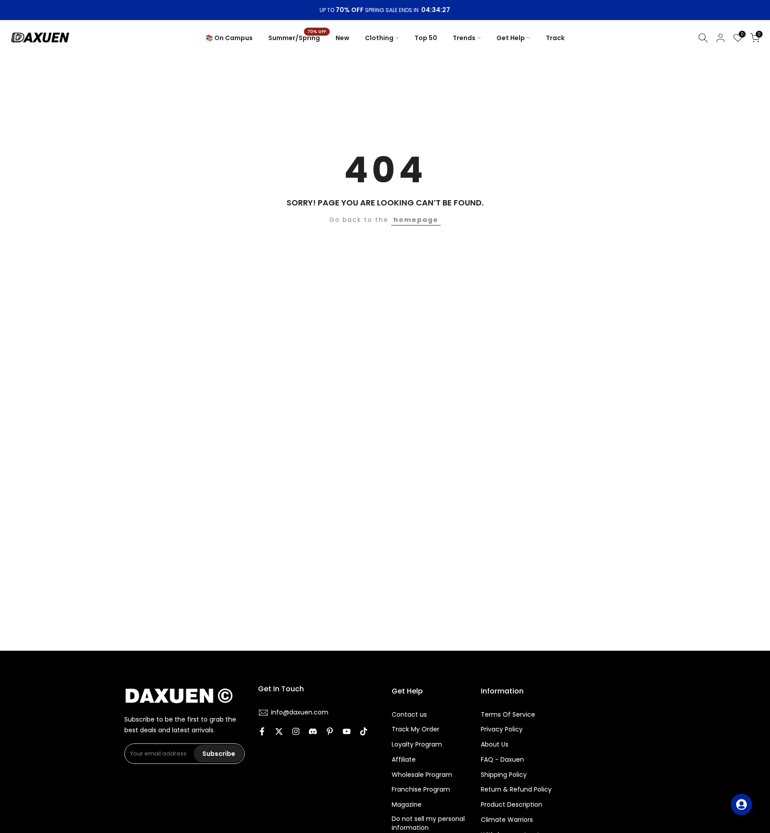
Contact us (409, 714)
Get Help (510, 37)
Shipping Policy (504, 775)
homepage (415, 219)
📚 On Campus (229, 37)
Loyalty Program (417, 744)
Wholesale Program (422, 775)
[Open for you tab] (741, 804)
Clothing (379, 37)
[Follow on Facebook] (262, 732)
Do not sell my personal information (428, 823)
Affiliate (404, 759)
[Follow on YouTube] (347, 732)
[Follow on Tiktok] (364, 732)
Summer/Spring (297, 37)
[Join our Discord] (313, 732)
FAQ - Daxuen (502, 759)
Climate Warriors (507, 820)
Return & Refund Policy (516, 789)
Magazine (407, 804)
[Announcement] (385, 10)
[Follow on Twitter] (279, 732)
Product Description (511, 804)
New (342, 37)
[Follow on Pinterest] (330, 732)
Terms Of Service (508, 714)
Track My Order (415, 729)
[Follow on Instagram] (296, 732)
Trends (464, 37)
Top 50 (425, 37)
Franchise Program (421, 789)
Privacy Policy (502, 729)
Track (555, 37)
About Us (494, 744)
